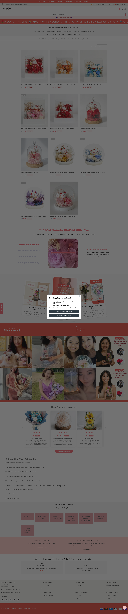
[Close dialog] (79, 296)
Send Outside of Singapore (64, 311)
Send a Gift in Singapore (64, 316)
